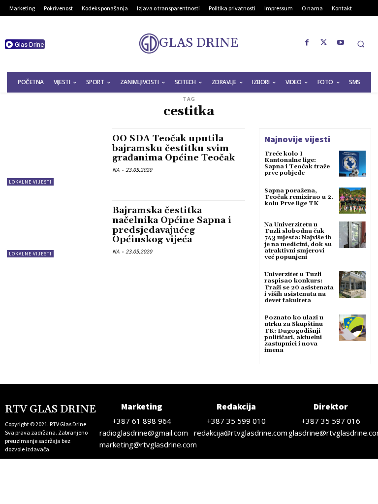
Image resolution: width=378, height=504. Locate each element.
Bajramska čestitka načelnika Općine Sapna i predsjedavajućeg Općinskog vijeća (171, 225)
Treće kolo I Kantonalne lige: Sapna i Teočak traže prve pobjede (297, 163)
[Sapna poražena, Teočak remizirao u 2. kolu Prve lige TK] (352, 201)
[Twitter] (324, 43)
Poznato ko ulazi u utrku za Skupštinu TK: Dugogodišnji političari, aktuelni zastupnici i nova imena (293, 334)
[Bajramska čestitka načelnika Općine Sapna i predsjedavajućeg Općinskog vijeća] (54, 228)
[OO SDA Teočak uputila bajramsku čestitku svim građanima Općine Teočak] (54, 157)
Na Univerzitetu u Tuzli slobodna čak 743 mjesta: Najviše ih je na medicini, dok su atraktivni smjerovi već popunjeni (298, 241)
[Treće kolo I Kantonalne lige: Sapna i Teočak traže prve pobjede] (352, 164)
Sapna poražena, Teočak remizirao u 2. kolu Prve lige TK (298, 197)
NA (116, 169)
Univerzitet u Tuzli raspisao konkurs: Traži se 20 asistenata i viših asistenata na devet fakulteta (299, 287)
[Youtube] (340, 43)
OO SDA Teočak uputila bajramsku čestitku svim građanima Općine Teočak (173, 148)
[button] (360, 44)
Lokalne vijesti (30, 182)
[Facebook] (307, 43)
